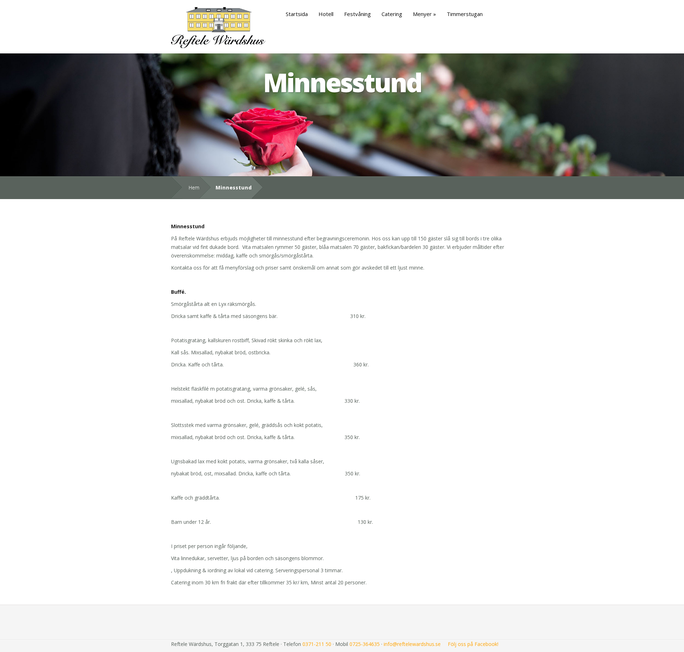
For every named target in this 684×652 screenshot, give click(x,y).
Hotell (325, 13)
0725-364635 (364, 644)
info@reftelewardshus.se (412, 644)
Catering (392, 13)
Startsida (297, 13)
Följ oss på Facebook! (473, 644)
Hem (194, 187)
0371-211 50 (316, 644)
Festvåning (357, 13)
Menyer (422, 13)
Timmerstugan (465, 13)
